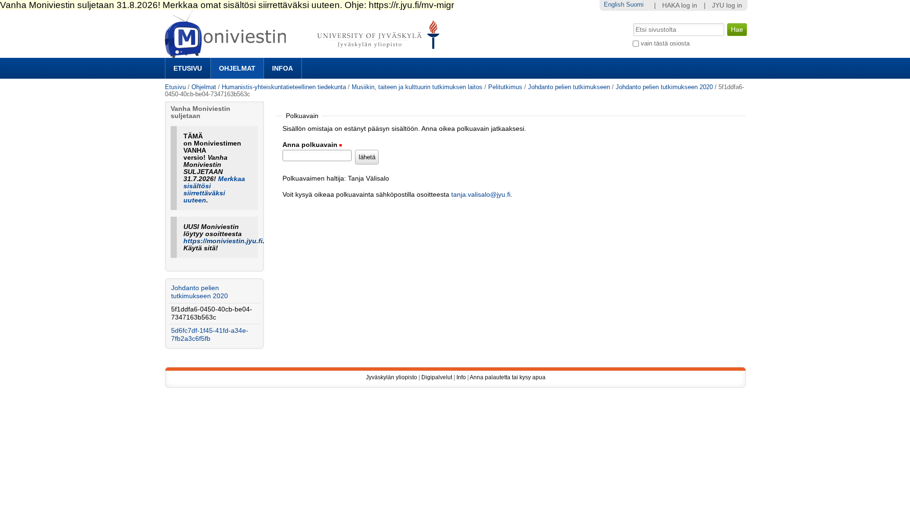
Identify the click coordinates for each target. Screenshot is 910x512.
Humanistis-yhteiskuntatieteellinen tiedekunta (284, 87)
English (614, 4)
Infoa (282, 68)
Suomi (635, 4)
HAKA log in (679, 5)
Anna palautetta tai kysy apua (508, 377)
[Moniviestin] (305, 54)
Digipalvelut (436, 377)
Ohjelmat (237, 68)
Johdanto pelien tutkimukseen (569, 87)
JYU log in (727, 5)
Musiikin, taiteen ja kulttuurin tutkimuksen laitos (417, 87)
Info (461, 377)
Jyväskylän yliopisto (391, 377)
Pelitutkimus (505, 87)
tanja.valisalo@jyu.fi (480, 194)
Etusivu (187, 68)
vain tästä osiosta (665, 43)
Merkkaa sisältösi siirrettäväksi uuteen (214, 189)
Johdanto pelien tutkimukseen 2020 (664, 87)
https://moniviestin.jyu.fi (223, 241)
